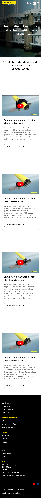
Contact (5, 457)
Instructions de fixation (10, 424)
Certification (6, 453)
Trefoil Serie (6, 406)
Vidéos (4, 442)
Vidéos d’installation (9, 427)
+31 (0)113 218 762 (12, 472)
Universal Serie (7, 409)
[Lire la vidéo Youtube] (20, 105)
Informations (6, 421)
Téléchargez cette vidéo (14, 146)
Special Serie (6, 403)
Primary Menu (38, 3)
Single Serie (6, 413)
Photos (4, 439)
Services (5, 450)
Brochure (5, 436)
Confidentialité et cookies (11, 493)
